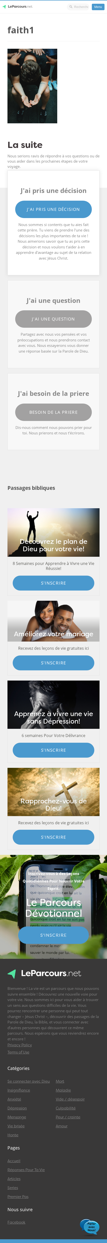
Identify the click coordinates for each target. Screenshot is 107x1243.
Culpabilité (66, 1108)
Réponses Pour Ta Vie (26, 1169)
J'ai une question (53, 319)
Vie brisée (16, 1126)
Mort (60, 1081)
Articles (13, 1178)
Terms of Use (18, 1052)
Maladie (63, 1090)
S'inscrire (53, 583)
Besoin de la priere (53, 412)
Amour (61, 1126)
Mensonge (16, 1117)
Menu (98, 7)
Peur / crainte (68, 1117)
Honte (12, 1135)
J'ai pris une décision (53, 209)
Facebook (16, 1222)
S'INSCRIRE (53, 935)
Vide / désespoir (70, 1099)
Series (12, 1187)
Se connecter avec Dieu (28, 1081)
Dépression (17, 1108)
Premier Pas (17, 1196)
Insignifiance (18, 1090)
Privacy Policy (19, 1045)
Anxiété (14, 1099)
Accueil (13, 1160)
